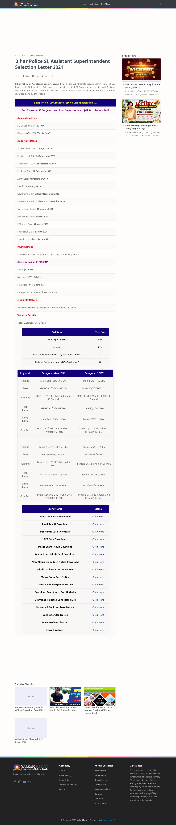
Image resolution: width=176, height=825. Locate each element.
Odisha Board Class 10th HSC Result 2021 (29, 740)
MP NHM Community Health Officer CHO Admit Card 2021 (29, 709)
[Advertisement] (88, 31)
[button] (157, 4)
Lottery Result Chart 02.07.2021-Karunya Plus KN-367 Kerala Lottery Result (99, 710)
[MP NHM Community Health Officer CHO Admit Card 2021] (31, 696)
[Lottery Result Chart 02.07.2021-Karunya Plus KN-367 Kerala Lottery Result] (99, 696)
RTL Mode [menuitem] (105, 4)
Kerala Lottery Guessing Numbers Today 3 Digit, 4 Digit (141, 127)
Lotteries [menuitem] (94, 4)
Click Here (98, 516)
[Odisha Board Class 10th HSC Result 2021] (31, 728)
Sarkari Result (83, 820)
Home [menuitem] (83, 4)
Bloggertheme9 (108, 820)
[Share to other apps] (52, 76)
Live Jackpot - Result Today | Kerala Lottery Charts (142, 86)
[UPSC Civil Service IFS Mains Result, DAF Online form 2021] (65, 696)
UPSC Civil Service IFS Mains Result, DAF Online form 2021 (63, 709)
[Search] (161, 4)
